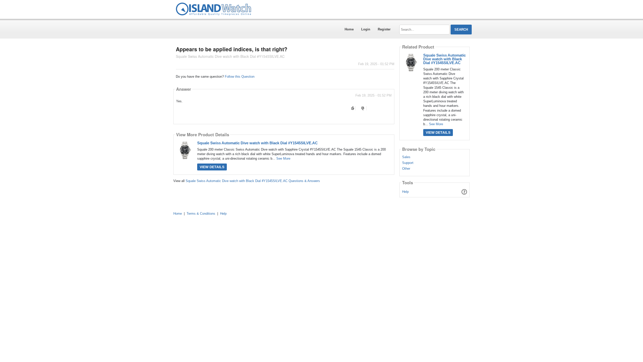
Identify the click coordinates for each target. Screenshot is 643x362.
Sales (406, 157)
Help (405, 192)
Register (384, 29)
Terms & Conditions (201, 213)
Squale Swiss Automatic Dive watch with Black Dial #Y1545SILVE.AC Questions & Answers (253, 181)
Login (365, 29)
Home (349, 29)
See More (283, 158)
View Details (212, 167)
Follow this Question (239, 76)
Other (406, 168)
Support (407, 163)
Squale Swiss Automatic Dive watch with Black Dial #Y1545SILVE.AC (257, 143)
